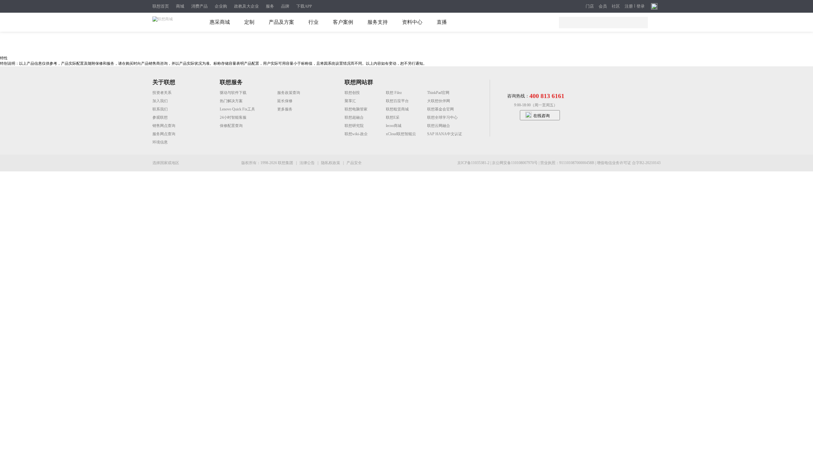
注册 (629, 6)
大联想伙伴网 (438, 101)
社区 (616, 6)
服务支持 (377, 22)
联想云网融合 (438, 125)
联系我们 (160, 109)
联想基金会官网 (440, 109)
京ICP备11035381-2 (473, 163)
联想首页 (160, 6)
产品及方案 (281, 22)
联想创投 (352, 92)
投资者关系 (161, 92)
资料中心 (412, 22)
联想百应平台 (397, 101)
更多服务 (284, 109)
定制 (249, 22)
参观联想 (160, 117)
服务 (270, 6)
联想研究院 (354, 125)
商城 (180, 6)
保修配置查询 (231, 125)
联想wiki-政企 (356, 134)
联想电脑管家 (356, 109)
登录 (640, 6)
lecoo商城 (393, 125)
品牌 (285, 6)
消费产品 (199, 6)
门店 (590, 6)
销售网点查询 (163, 125)
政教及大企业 (246, 6)
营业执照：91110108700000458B (567, 163)
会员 (603, 6)
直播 (442, 22)
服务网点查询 (163, 134)
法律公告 (307, 163)
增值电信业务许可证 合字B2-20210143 (629, 163)
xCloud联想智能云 (401, 134)
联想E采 (393, 117)
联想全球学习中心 (442, 117)
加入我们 (160, 101)
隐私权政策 (331, 163)
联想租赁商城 (397, 109)
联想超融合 (354, 117)
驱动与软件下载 (233, 92)
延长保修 (284, 101)
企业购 (221, 6)
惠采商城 (220, 22)
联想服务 (231, 82)
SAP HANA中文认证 (444, 134)
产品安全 (354, 163)
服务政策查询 (288, 92)
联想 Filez (394, 92)
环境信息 (160, 142)
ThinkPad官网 (438, 92)
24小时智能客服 (233, 117)
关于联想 (163, 82)
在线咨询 (541, 115)
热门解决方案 (231, 101)
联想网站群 (359, 82)
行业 (313, 22)
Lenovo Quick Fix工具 (237, 109)
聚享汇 (350, 101)
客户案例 (343, 22)
